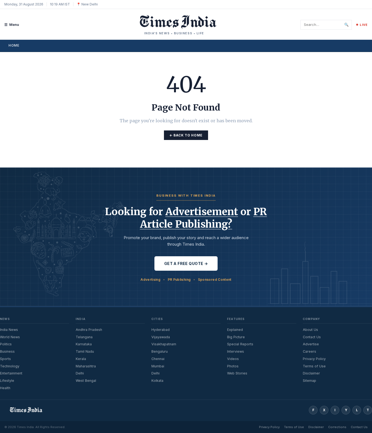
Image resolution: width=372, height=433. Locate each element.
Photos (233, 366)
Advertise (311, 344)
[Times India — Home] (174, 22)
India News (9, 330)
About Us (310, 330)
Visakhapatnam (163, 344)
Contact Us (312, 337)
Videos (233, 359)
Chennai (157, 359)
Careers (309, 351)
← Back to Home (186, 135)
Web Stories (237, 373)
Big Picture (236, 337)
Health (5, 388)
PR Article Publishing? (203, 218)
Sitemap (309, 381)
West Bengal (86, 381)
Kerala (81, 359)
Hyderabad (160, 330)
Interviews (235, 351)
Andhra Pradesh (89, 330)
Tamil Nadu (85, 351)
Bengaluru (159, 351)
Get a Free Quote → (186, 263)
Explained (235, 330)
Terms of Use (314, 366)
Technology (9, 366)
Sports (5, 359)
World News (10, 337)
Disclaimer (311, 373)
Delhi (80, 373)
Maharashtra (86, 366)
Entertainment (11, 373)
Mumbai (157, 366)
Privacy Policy (314, 359)
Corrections (337, 427)
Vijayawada (160, 337)
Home (13, 45)
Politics (6, 344)
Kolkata (157, 381)
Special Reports (240, 344)
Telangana (84, 337)
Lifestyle (7, 381)
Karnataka (84, 344)
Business (7, 351)
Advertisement (201, 212)
